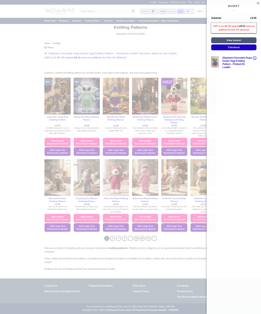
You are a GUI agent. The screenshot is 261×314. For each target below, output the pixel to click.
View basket (234, 40)
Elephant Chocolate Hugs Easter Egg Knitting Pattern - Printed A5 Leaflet (237, 62)
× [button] (254, 58)
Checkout (234, 47)
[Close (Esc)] (258, 3)
